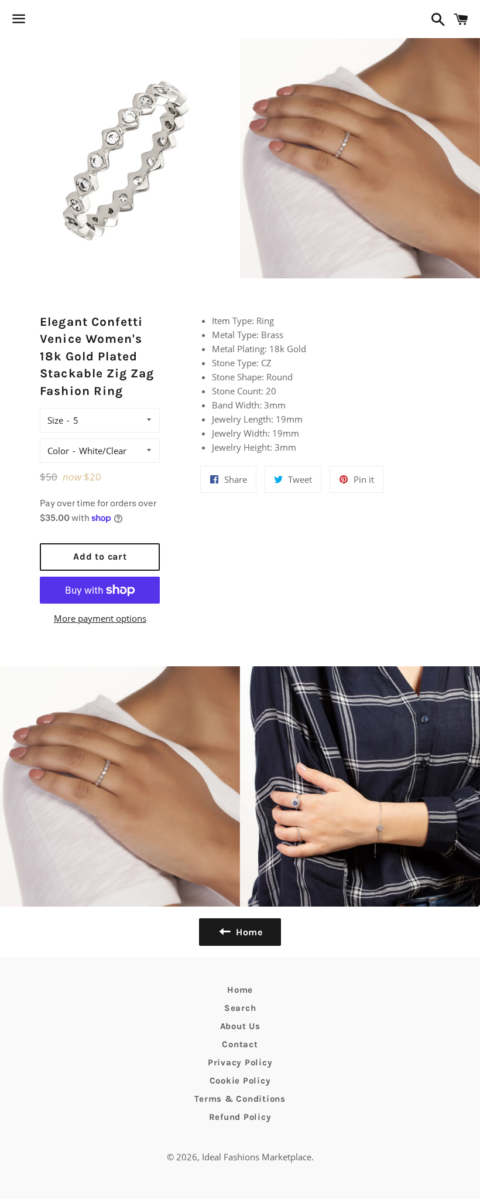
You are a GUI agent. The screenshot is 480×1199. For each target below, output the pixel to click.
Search (240, 1008)
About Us (240, 1026)
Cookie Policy (240, 1080)
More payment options (100, 618)
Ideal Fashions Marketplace (256, 1157)
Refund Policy (240, 1117)
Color (58, 451)
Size (55, 420)
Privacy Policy (240, 1062)
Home (240, 990)
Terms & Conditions (240, 1099)
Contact (240, 1044)
